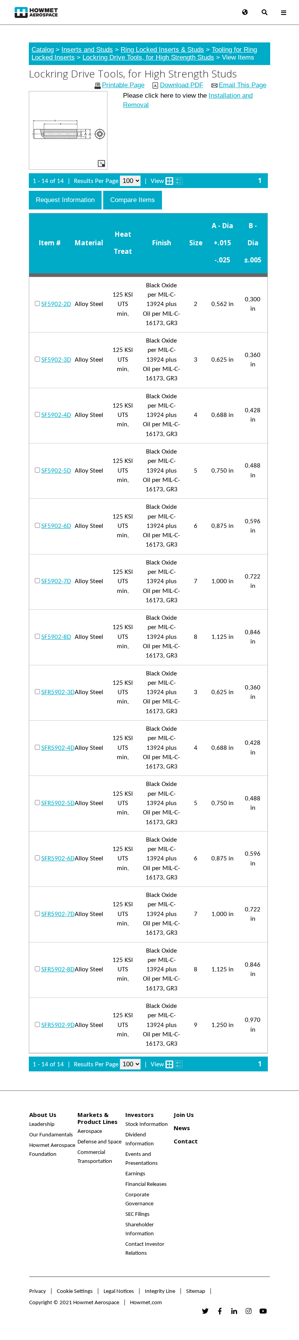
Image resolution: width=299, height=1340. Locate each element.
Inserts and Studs (87, 49)
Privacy (37, 1291)
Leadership (42, 1124)
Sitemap (195, 1291)
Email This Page (242, 85)
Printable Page (123, 85)
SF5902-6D (56, 526)
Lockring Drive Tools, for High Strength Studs (148, 57)
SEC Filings (137, 1214)
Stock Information (146, 1124)
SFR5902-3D (57, 692)
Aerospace (89, 1131)
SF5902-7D (56, 581)
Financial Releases (146, 1184)
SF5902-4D (56, 415)
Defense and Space (99, 1142)
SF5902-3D (56, 360)
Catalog (43, 49)
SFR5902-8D (57, 969)
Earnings (135, 1174)
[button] (65, 200)
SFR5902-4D (57, 748)
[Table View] (179, 181)
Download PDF (181, 85)
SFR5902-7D (57, 914)
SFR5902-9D (57, 1025)
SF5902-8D (56, 637)
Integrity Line (160, 1291)
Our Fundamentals (51, 1135)
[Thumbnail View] (169, 181)
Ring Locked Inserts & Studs (162, 49)
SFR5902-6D (57, 858)
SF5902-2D (56, 304)
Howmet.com (146, 1303)
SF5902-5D (56, 471)
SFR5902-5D (57, 803)
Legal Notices (119, 1291)
